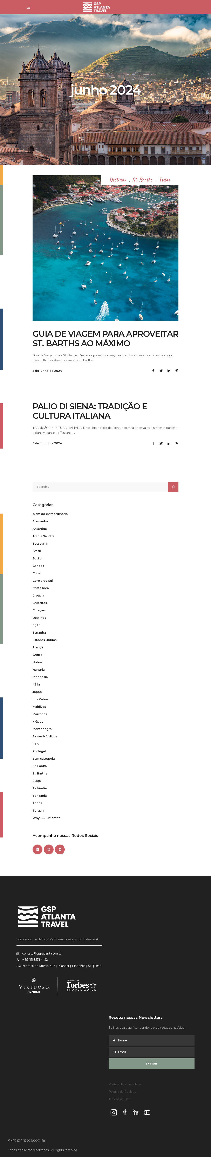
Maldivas (39, 707)
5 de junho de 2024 (47, 371)
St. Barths (143, 180)
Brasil (37, 551)
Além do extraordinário (50, 514)
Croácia (38, 595)
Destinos (118, 180)
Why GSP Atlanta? (46, 818)
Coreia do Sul (43, 581)
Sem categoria (44, 758)
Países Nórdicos (45, 736)
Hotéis (37, 662)
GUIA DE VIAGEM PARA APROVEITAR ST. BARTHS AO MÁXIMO (105, 338)
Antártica (40, 529)
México (38, 721)
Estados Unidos (45, 640)
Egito (37, 625)
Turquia (38, 810)
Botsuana (40, 543)
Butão (37, 558)
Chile (36, 573)
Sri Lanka (40, 766)
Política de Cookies (122, 1092)
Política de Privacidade (125, 1084)
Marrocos (40, 714)
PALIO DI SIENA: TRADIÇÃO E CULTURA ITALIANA (90, 411)
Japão (37, 692)
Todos (164, 180)
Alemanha (40, 521)
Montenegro (42, 729)
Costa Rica (41, 588)
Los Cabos (41, 699)
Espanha (39, 632)
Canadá (38, 566)
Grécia (37, 655)
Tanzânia (40, 796)
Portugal (39, 751)
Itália (36, 684)
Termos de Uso (119, 1099)
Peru (36, 744)
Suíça (37, 781)
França (38, 647)
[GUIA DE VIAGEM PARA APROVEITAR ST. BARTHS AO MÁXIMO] (105, 248)
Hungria (39, 670)
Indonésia (40, 677)
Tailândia (40, 788)
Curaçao (39, 610)
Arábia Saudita (44, 536)
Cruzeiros (40, 603)
